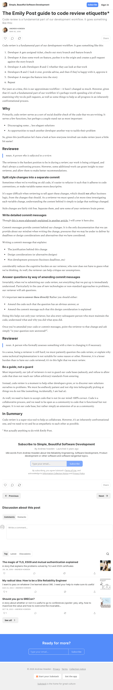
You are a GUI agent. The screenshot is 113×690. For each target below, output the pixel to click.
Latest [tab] (13, 554)
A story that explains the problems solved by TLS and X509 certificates (37, 565)
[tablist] (15, 517)
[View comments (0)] (12, 38)
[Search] (108, 554)
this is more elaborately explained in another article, (40, 220)
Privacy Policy (79, 473)
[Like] (5, 38)
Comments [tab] (9, 517)
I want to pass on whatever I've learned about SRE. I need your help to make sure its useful (48, 584)
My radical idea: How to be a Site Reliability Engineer (34, 580)
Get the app (71, 676)
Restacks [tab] (22, 517)
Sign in (105, 4)
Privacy (56, 669)
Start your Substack (49, 676)
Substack (42, 683)
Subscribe (92, 4)
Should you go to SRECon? (18, 598)
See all (8, 620)
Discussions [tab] (24, 554)
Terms (65, 669)
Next (101, 495)
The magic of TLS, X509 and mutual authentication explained (40, 562)
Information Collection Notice (56, 473)
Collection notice (77, 669)
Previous (13, 495)
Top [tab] (6, 554)
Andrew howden (17, 29)
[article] (56, 567)
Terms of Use (70, 470)
